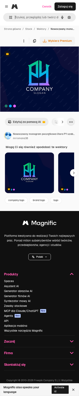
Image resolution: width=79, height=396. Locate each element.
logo (55, 200)
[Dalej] (62, 122)
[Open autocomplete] (9, 17)
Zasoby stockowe (15, 306)
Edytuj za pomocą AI (24, 123)
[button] (39, 257)
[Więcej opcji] (24, 41)
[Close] (73, 389)
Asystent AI (11, 286)
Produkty (11, 274)
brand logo (39, 200)
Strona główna (12, 29)
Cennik (47, 6)
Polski (39, 257)
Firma (8, 353)
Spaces (9, 281)
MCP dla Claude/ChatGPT (24, 311)
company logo (16, 200)
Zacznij (9, 341)
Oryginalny (28, 54)
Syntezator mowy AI (17, 301)
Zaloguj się (65, 6)
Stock (28, 29)
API (6, 321)
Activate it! (59, 389)
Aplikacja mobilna (15, 326)
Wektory (41, 29)
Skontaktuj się (15, 364)
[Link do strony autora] (7, 136)
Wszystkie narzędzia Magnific (23, 330)
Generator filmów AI (17, 296)
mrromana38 (20, 138)
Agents (12, 316)
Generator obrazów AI (18, 291)
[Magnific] (39, 224)
